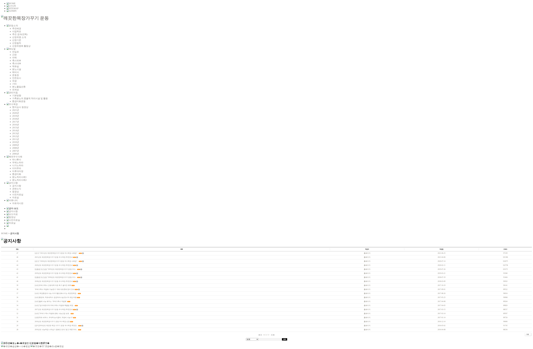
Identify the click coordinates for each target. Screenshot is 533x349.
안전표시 (16, 78)
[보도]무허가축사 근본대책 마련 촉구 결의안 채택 (53, 285)
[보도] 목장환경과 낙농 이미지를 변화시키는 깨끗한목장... (56, 293)
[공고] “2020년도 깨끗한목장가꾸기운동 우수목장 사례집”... (56, 261)
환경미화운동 (19, 101)
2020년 (15, 113)
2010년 (15, 142)
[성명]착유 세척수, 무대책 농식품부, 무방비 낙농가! (54, 317)
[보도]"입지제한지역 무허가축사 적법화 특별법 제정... (54, 305)
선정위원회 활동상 (21, 46)
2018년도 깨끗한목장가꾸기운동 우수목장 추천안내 (54, 281)
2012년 (15, 136)
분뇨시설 (16, 69)
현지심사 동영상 (20, 107)
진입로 (15, 52)
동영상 (15, 191)
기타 (14, 84)
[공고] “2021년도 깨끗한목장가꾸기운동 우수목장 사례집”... (56, 253)
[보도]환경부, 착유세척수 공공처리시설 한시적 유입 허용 (56, 297)
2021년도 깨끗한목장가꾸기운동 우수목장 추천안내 (54, 257)
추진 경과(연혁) (19, 34)
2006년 (15, 154)
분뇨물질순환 (19, 87)
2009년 (15, 145)
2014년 (15, 130)
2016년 (15, 124)
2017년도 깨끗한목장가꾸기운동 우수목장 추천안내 (54, 309)
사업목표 (16, 31)
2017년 (15, 122)
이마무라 (16, 168)
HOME (4, 233)
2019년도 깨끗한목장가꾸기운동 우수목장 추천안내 (54, 273)
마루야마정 (17, 171)
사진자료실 (17, 194)
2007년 (15, 151)
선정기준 (16, 40)
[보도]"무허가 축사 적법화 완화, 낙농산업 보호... (52, 313)
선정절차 (16, 43)
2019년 (15, 116)
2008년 (15, 148)
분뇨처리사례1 (19, 177)
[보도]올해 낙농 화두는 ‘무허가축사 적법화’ (51, 301)
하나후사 (16, 159)
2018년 (15, 119)
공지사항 (16, 186)
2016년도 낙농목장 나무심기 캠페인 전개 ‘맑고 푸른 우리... (56, 330)
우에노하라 (17, 162)
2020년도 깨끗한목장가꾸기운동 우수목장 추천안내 (54, 265)
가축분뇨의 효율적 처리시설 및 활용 (30, 98)
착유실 (15, 66)
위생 (14, 81)
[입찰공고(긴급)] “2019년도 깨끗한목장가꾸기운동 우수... (56, 269)
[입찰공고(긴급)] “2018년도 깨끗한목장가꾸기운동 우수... (56, 277)
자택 (14, 57)
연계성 (15, 89)
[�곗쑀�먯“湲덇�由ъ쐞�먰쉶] (47, 346)
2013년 (15, 133)
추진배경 (16, 28)
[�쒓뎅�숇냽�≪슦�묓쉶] (15, 346)
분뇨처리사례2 (19, 180)
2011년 (15, 139)
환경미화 (16, 174)
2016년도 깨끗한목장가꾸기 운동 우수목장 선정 (52, 322)
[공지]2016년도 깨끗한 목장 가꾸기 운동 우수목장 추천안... (56, 326)
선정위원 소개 (19, 37)
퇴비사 (15, 72)
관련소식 (16, 189)
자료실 (15, 197)
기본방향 (16, 95)
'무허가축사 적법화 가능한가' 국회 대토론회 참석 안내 (54, 289)
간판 (14, 55)
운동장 (15, 75)
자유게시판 (17, 203)
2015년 (15, 127)
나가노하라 (17, 165)
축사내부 (16, 63)
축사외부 (16, 60)
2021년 (15, 110)
